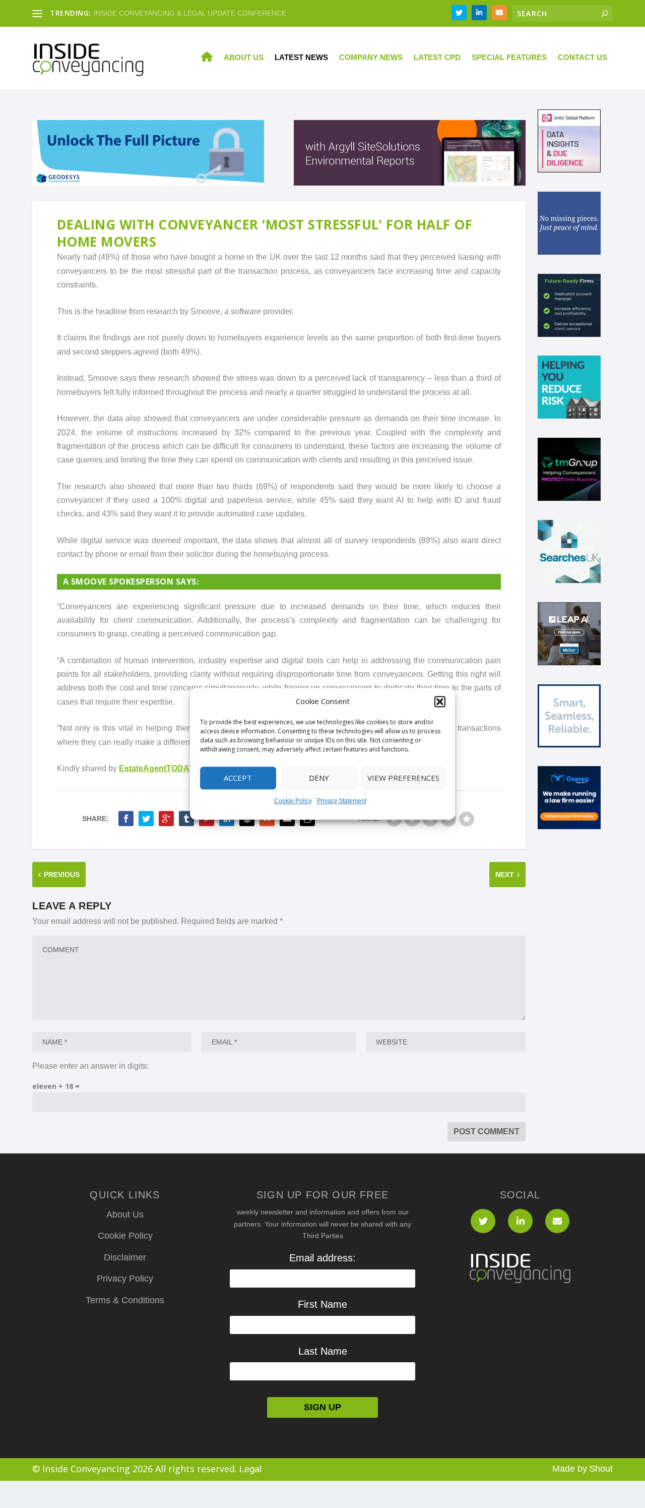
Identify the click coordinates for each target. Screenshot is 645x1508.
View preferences (403, 778)
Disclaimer (125, 1257)
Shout (601, 1469)
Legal (250, 1469)
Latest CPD (437, 57)
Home (201, 58)
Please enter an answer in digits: (90, 1066)
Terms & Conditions (125, 1300)
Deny (319, 778)
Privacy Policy (125, 1278)
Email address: (322, 1257)
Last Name (322, 1351)
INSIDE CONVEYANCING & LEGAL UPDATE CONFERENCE (190, 13)
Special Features (509, 57)
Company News (371, 57)
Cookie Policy (293, 800)
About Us (244, 57)
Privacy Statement (341, 800)
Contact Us (582, 57)
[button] (440, 702)
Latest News (301, 57)
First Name (322, 1304)
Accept (238, 778)
